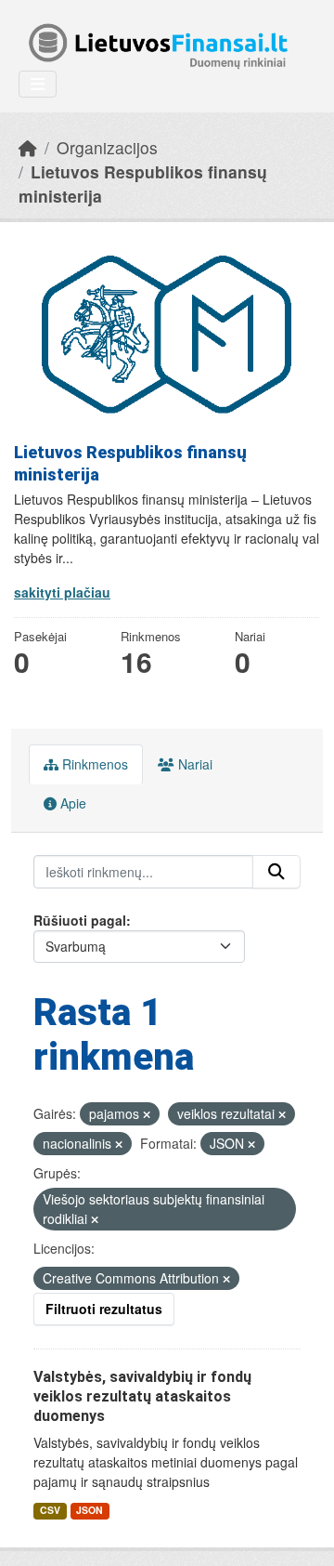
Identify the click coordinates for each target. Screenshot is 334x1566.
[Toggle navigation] (38, 84)
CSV (50, 1510)
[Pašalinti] (146, 1114)
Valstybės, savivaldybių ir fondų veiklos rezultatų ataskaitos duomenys (142, 1396)
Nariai (193, 764)
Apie (71, 803)
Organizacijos (107, 147)
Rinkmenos (93, 764)
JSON (89, 1510)
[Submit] (276, 871)
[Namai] (28, 147)
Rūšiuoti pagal (79, 920)
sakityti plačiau (62, 592)
